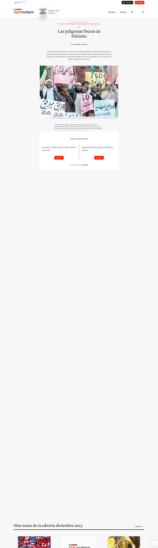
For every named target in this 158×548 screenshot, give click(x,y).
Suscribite (59, 157)
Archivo (111, 12)
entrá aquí (85, 165)
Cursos (123, 12)
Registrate (99, 157)
